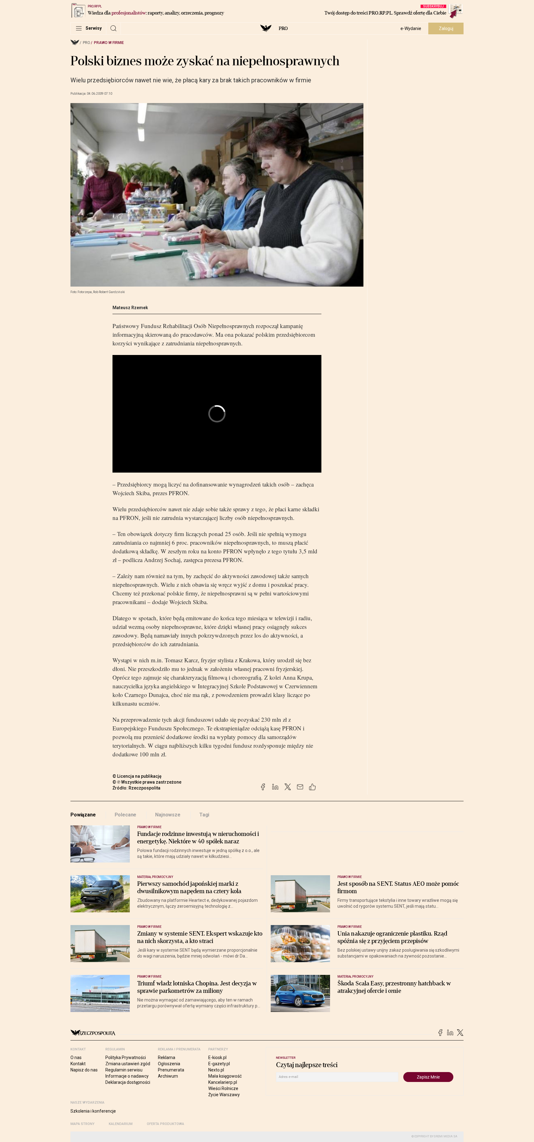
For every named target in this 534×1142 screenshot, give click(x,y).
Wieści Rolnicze (223, 1088)
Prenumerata (171, 1069)
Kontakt (78, 1063)
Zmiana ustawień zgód (127, 1063)
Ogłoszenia (169, 1063)
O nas (76, 1057)
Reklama (166, 1057)
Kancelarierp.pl (222, 1082)
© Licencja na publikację (137, 776)
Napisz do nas (84, 1069)
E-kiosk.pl (217, 1057)
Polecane (126, 815)
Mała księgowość (225, 1076)
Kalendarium (121, 1124)
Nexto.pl (216, 1069)
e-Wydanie (410, 28)
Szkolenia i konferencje (93, 1111)
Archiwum (168, 1076)
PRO (283, 28)
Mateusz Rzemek (130, 307)
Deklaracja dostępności (127, 1082)
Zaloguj (446, 28)
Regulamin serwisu (123, 1069)
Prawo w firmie (109, 43)
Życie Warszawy (224, 1094)
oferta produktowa (165, 1124)
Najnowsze (167, 815)
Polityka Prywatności (125, 1057)
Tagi (204, 815)
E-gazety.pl (219, 1063)
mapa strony (82, 1124)
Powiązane (83, 815)
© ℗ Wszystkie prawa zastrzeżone (146, 782)
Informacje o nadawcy (127, 1076)
